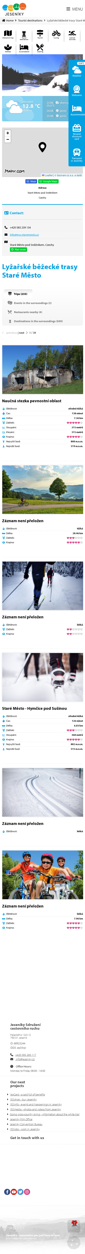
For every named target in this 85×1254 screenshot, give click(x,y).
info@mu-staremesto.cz (24, 235)
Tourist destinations (30, 20)
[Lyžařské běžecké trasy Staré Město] (42, 73)
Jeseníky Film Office (21, 1119)
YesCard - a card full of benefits (27, 1094)
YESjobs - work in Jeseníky (25, 1129)
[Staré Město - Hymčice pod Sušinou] (42, 677)
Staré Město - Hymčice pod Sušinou (34, 708)
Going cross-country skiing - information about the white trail (44, 1114)
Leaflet (48, 175)
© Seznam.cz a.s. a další (68, 175)
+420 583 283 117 (25, 1055)
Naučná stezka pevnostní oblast (31, 400)
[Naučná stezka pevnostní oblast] (42, 369)
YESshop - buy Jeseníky (23, 1099)
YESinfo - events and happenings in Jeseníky (36, 1104)
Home (14, 9)
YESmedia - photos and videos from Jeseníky (35, 1109)
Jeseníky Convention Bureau (26, 1124)
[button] (74, 9)
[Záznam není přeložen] (42, 489)
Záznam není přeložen (23, 520)
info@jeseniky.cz (25, 1059)
